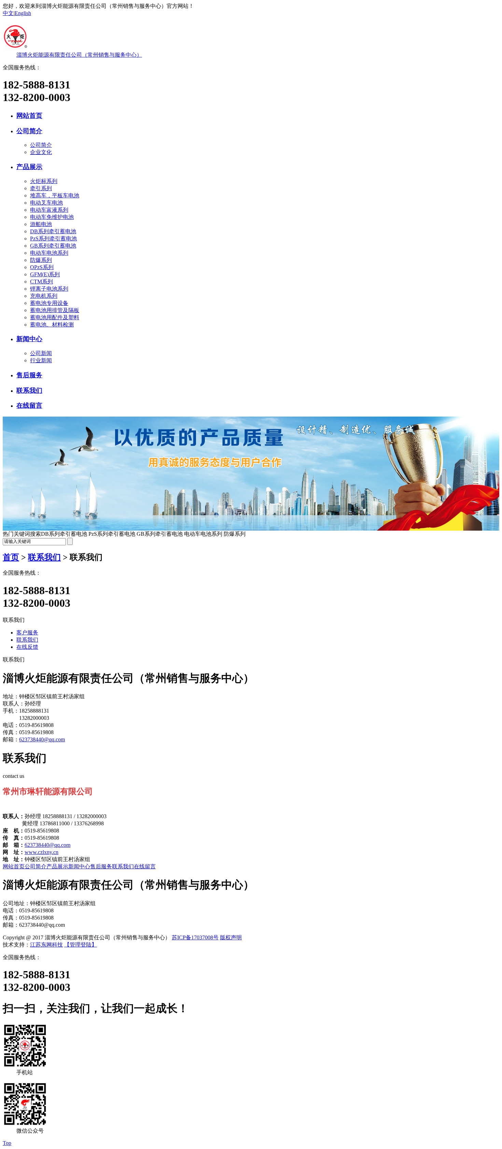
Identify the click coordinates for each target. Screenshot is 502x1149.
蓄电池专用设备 (49, 303)
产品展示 (29, 166)
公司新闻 (41, 353)
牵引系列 (41, 188)
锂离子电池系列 (49, 289)
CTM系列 (41, 281)
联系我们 (29, 390)
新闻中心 (29, 338)
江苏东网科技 (46, 945)
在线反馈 (27, 647)
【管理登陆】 (80, 945)
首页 (11, 557)
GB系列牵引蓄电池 (53, 246)
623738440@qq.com (42, 739)
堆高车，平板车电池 (54, 195)
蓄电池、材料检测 (52, 324)
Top (7, 1143)
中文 (8, 13)
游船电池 (41, 224)
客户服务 (27, 632)
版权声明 (231, 937)
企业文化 (41, 152)
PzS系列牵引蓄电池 (53, 238)
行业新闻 (41, 360)
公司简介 (29, 131)
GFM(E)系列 (45, 274)
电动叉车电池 (46, 203)
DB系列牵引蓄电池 (53, 231)
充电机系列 (43, 296)
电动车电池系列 (49, 253)
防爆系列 (41, 260)
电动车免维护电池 (52, 217)
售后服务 (29, 375)
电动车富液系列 (49, 210)
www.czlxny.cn (41, 852)
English (23, 13)
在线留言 (29, 405)
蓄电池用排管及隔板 (54, 310)
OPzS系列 (42, 267)
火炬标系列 (43, 181)
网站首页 (29, 115)
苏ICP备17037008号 (195, 937)
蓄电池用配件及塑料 (54, 317)
